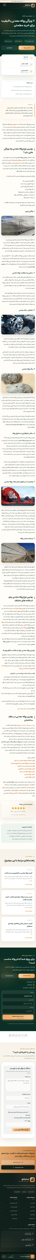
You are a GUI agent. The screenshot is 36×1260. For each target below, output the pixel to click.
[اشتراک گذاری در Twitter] (19, 1035)
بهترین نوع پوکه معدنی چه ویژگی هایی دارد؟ (22, 87)
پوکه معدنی (31, 261)
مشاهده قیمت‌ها (9, 976)
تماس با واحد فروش (17, 1162)
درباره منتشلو (14, 1218)
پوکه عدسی (32, 1203)
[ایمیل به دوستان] (16, 1035)
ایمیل (28, 1103)
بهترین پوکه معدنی (14, 127)
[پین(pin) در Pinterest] (13, 1035)
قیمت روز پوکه (27, 48)
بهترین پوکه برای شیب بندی (17, 608)
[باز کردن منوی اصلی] (4, 5)
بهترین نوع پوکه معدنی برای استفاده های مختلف (21, 90)
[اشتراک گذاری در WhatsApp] (25, 1035)
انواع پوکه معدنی (14, 1207)
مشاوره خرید (9, 48)
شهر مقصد (31, 1007)
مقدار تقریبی (31, 1000)
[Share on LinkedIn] (10, 1035)
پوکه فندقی (32, 1214)
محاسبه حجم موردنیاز (19, 1167)
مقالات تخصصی (14, 1214)
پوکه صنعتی (9, 793)
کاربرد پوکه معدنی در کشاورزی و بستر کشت (18, 873)
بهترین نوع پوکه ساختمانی (28, 725)
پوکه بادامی (23, 628)
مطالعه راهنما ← (28, 885)
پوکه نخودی (32, 1207)
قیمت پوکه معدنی (13, 1203)
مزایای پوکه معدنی (22, 709)
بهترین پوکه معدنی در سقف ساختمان (23, 94)
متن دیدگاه (27, 1077)
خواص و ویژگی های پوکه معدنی (16, 160)
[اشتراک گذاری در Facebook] (22, 1035)
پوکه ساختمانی (17, 793)
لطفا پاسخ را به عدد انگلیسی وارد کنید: (22, 1118)
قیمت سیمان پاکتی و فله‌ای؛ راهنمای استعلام (20, 925)
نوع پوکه (31, 992)
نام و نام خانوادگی (26, 1094)
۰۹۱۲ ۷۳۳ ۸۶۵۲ (26, 976)
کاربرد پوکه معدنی (13, 1211)
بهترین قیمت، (22, 790)
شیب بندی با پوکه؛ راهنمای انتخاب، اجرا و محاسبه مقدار (19, 898)
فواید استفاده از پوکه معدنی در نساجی (24, 760)
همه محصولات (32, 1218)
